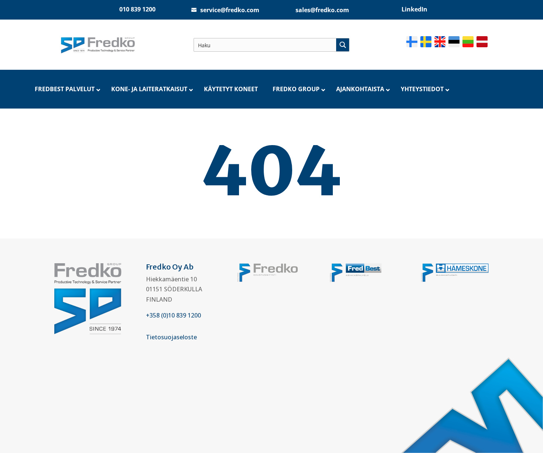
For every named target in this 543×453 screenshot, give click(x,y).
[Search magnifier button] (342, 44)
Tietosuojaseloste (171, 337)
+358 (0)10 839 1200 (173, 315)
